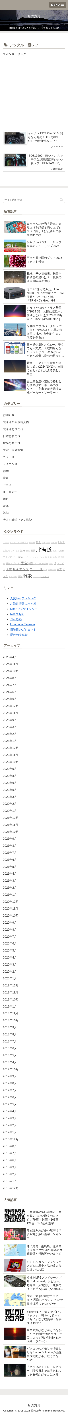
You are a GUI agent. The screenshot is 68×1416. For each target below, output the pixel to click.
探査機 (32, 542)
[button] (61, 200)
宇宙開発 (52, 569)
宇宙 (24, 563)
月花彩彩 (16, 619)
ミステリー (15, 542)
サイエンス (21, 569)
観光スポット (13, 563)
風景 (33, 551)
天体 (9, 569)
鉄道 (20, 576)
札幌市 (60, 551)
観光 (17, 551)
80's (15, 576)
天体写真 (24, 542)
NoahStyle (17, 614)
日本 (13, 551)
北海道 (44, 550)
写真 (59, 569)
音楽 (51, 563)
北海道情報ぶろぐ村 (23, 603)
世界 (45, 569)
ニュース (36, 569)
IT (55, 563)
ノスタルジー (41, 563)
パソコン (37, 576)
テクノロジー (10, 557)
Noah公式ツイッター (24, 608)
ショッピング (38, 557)
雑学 (38, 542)
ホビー (54, 542)
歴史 (44, 542)
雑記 (31, 563)
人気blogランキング (23, 598)
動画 (28, 551)
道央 (48, 542)
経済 (20, 557)
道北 (11, 576)
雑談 (27, 575)
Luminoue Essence (22, 624)
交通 (50, 557)
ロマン (45, 576)
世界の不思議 (58, 557)
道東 (22, 550)
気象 (55, 551)
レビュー (28, 557)
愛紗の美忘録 (19, 634)
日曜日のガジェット (23, 629)
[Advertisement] (34, 90)
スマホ (6, 542)
